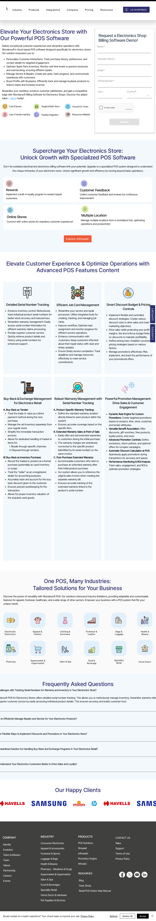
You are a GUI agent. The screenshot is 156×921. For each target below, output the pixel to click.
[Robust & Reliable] (68, 114)
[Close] (152, 916)
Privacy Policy (87, 916)
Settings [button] (113, 916)
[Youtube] (137, 875)
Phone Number (105, 81)
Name (100, 46)
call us (13, 98)
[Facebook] (122, 875)
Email (100, 70)
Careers (152, 333)
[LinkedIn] (144, 875)
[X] (130, 875)
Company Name (106, 59)
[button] (17, 10)
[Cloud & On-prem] (68, 106)
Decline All (127, 916)
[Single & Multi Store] (36, 106)
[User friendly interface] (5, 114)
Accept (143, 916)
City (100, 92)
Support (152, 314)
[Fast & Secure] (5, 106)
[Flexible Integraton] (36, 114)
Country (131, 92)
